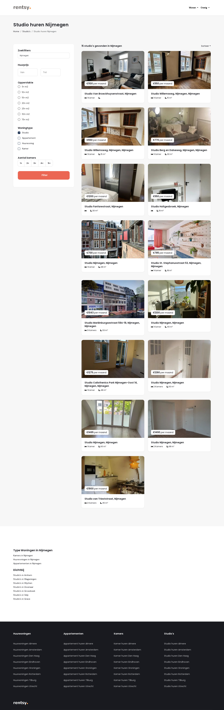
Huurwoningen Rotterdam (27, 674)
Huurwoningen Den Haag (26, 655)
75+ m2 (25, 119)
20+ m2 (25, 103)
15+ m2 (25, 97)
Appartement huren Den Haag (80, 655)
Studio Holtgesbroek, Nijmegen (170, 206)
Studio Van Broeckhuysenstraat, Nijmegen (110, 93)
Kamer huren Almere (125, 643)
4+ (42, 163)
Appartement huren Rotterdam (80, 674)
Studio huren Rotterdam (177, 674)
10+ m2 (25, 92)
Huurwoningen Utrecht (25, 686)
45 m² (105, 502)
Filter (45, 175)
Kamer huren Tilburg (124, 680)
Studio (25, 132)
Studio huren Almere (175, 643)
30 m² (170, 154)
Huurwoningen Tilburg (24, 680)
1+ (21, 163)
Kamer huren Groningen (126, 668)
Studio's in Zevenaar (23, 587)
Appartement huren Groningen (80, 668)
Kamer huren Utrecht (125, 686)
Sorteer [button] (205, 45)
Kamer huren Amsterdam (127, 649)
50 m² (171, 386)
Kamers (118, 633)
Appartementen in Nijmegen (27, 563)
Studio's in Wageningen (24, 579)
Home (16, 31)
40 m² (170, 326)
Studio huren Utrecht (175, 686)
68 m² (171, 446)
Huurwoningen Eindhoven (26, 661)
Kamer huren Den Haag (126, 655)
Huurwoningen (22, 633)
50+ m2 (26, 114)
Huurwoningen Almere (25, 643)
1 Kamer (91, 97)
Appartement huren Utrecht (79, 686)
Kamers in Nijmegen (23, 555)
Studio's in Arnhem (22, 575)
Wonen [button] (193, 7)
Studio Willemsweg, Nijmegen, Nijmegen (175, 93)
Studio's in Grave (21, 599)
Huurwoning (28, 143)
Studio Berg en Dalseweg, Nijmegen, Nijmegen (179, 150)
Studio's (26, 31)
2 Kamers (158, 386)
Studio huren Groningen (176, 668)
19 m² (161, 210)
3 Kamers (91, 330)
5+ (49, 163)
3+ (35, 163)
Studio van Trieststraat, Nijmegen (105, 498)
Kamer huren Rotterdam (127, 674)
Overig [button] (204, 7)
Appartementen (73, 633)
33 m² (105, 330)
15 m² (169, 97)
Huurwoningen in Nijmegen (26, 559)
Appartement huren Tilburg (78, 680)
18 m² (169, 270)
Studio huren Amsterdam (177, 649)
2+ (28, 163)
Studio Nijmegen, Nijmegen (101, 263)
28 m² (103, 266)
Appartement (29, 138)
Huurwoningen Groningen (26, 668)
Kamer (25, 148)
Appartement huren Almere (78, 643)
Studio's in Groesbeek (24, 591)
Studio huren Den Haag (176, 655)
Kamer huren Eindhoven (126, 661)
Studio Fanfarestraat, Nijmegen (104, 206)
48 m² (103, 390)
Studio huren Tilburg (174, 680)
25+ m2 (25, 108)
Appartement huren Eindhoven (80, 661)
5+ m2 (25, 86)
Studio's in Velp (20, 595)
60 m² (103, 446)
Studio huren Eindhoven (176, 661)
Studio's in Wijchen (22, 583)
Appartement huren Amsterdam (81, 649)
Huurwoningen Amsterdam (27, 649)
